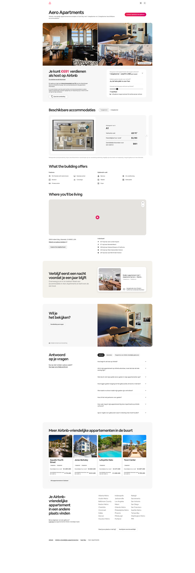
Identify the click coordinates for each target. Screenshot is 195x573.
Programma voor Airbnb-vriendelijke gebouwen (127, 355)
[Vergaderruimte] (125, 33)
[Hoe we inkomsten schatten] (112, 145)
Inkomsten (109, 355)
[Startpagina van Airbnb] (50, 3)
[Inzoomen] (142, 202)
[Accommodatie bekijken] (60, 455)
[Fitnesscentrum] (125, 55)
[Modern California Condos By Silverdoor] (124, 289)
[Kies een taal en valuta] (140, 3)
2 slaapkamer (114, 110)
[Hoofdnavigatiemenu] (144, 3)
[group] (126, 83)
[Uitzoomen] (142, 205)
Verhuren (101, 355)
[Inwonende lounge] (70, 44)
